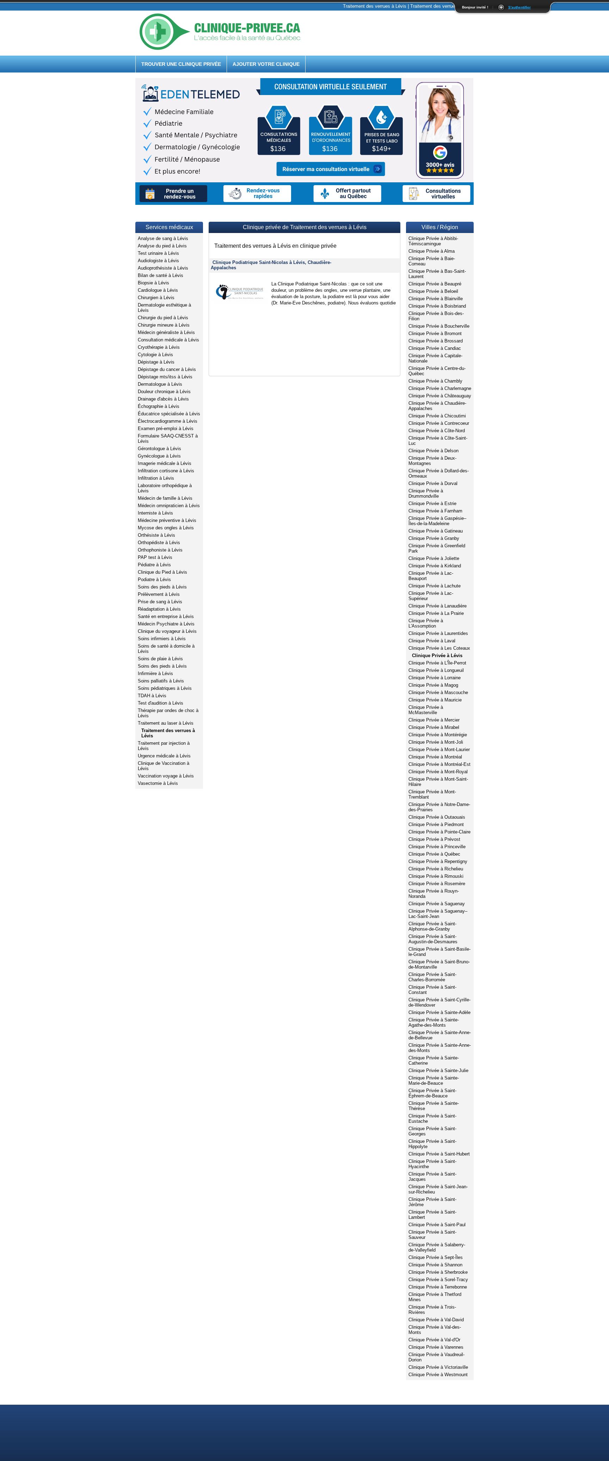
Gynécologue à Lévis (159, 456)
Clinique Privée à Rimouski (435, 876)
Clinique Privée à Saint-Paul (437, 1224)
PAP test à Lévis (155, 557)
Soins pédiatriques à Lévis (165, 688)
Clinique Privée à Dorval (432, 483)
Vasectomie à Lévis (158, 783)
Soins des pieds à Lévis (162, 587)
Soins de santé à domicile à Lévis (166, 648)
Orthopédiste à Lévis (159, 542)
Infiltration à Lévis (156, 478)
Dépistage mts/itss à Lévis (165, 376)
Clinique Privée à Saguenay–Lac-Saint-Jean (437, 913)
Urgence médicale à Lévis (164, 755)
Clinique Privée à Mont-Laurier (439, 749)
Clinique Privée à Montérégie (437, 734)
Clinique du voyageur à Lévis (167, 631)
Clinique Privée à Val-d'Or (434, 1339)
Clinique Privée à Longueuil (436, 670)
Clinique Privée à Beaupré (434, 283)
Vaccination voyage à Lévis (166, 776)
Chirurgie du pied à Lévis (163, 317)
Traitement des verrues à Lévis (168, 733)
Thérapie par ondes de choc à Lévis (168, 713)
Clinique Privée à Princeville (437, 846)
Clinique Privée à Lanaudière (437, 606)
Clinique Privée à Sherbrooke (438, 1272)
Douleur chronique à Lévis (164, 391)
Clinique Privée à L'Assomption (425, 623)
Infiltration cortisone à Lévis (166, 470)
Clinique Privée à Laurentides (438, 633)
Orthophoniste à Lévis (160, 550)
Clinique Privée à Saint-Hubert (439, 1154)
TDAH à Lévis (152, 695)
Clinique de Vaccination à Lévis (163, 766)
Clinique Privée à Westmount (438, 1374)
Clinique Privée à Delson (433, 450)
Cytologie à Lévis (155, 354)
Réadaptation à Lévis (159, 609)
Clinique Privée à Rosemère (436, 883)
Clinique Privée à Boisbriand (437, 306)
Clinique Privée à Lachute (434, 585)
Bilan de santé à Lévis (160, 275)
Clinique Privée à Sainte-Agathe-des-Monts (433, 1022)
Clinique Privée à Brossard (435, 341)
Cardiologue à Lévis (158, 290)
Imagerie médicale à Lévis (164, 463)
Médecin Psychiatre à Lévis (166, 623)
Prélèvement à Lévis (159, 594)
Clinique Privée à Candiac (434, 348)
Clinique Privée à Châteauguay (439, 395)
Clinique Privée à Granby (433, 538)
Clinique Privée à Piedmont (436, 824)
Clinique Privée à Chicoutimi (437, 415)
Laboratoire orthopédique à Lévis (165, 488)
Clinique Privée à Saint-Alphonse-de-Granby (432, 926)
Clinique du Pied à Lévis (162, 572)
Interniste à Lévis (155, 513)
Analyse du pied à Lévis (162, 245)
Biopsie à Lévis (153, 282)
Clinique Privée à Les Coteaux (439, 648)
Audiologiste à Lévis (158, 260)
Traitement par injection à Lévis (164, 746)
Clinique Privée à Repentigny (437, 861)
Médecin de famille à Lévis (165, 498)
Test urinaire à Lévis (158, 253)
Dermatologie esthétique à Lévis (164, 307)
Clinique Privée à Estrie (432, 503)
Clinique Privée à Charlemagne (439, 388)
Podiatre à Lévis (154, 579)
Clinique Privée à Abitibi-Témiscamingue (433, 241)
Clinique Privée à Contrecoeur (438, 423)
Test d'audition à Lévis (160, 703)
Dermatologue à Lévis (160, 384)
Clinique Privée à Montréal (435, 757)
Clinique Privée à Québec (434, 854)
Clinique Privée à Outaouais (436, 817)
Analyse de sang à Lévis (163, 238)
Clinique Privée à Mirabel (433, 727)
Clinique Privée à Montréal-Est (439, 764)
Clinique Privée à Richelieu (435, 868)
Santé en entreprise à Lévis (166, 616)
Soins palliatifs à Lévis (161, 681)
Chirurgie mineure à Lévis (164, 325)
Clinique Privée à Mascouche (438, 692)
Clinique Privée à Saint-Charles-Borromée (432, 977)
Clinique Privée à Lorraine (434, 677)
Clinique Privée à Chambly (435, 381)
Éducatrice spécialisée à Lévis (169, 413)
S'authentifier (519, 7)
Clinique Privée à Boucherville (438, 326)
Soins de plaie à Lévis (160, 658)
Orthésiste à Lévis (156, 535)
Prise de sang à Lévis (160, 601)
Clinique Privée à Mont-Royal (438, 771)
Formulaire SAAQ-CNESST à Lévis (168, 438)
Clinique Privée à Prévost (434, 839)
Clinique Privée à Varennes (435, 1347)
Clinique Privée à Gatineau (435, 531)
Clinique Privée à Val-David (436, 1319)
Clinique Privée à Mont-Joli (435, 742)
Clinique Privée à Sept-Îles (435, 1257)
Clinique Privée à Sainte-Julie (438, 1070)
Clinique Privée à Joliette (433, 558)
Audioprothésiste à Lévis (163, 268)
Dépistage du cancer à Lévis (167, 369)
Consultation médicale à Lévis (168, 339)
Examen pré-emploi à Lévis (165, 428)
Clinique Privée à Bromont (435, 333)
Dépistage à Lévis (156, 362)
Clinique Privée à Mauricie (435, 700)
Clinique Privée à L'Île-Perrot (437, 663)
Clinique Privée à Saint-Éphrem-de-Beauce (432, 1093)
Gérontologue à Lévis (159, 448)
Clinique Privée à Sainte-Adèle (439, 1012)
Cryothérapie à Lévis (159, 347)
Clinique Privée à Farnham (435, 511)
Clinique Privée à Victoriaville (438, 1367)
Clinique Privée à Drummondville (425, 493)
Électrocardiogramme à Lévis (167, 421)
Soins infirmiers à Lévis (162, 638)
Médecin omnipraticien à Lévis (169, 505)
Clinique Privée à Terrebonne (437, 1287)
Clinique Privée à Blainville (435, 298)
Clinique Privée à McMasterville (425, 710)
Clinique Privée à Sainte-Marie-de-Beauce (433, 1080)
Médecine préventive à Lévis (167, 520)
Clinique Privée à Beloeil (433, 291)
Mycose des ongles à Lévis (166, 527)
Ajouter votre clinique (266, 64)
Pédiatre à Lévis (154, 564)
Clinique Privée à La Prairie (436, 613)
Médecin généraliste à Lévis (166, 332)
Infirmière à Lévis (155, 673)
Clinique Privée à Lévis (437, 655)
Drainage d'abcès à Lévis (163, 399)
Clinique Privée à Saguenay (436, 903)
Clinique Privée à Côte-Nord (436, 430)
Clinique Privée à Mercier (434, 720)
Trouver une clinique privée (181, 64)
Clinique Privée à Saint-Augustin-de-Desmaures (432, 939)
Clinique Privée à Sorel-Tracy (438, 1279)
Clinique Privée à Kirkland (434, 565)
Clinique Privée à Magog (433, 685)
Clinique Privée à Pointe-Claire (439, 832)
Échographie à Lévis (158, 406)
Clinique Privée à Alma (431, 251)
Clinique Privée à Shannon (435, 1264)
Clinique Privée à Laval (431, 640)
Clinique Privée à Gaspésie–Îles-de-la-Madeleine (437, 521)
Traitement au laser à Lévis (165, 723)
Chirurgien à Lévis (156, 297)
